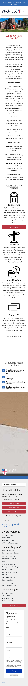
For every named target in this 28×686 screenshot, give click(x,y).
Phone (8, 650)
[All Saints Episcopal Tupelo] (11, 10)
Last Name (9, 642)
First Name (9, 634)
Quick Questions (14, 280)
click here (13, 257)
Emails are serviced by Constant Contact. (13, 666)
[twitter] (5, 520)
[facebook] (3, 520)
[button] (14, 371)
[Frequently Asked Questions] (14, 267)
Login (3, 682)
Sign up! (14, 671)
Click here (15, 2)
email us (17, 328)
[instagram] (8, 520)
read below (9, 292)
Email (7, 627)
